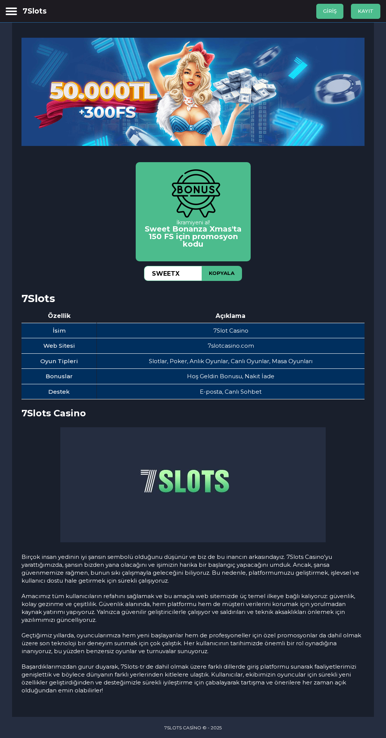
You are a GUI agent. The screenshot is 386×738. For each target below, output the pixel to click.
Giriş (330, 11)
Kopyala (221, 273)
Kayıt (366, 11)
